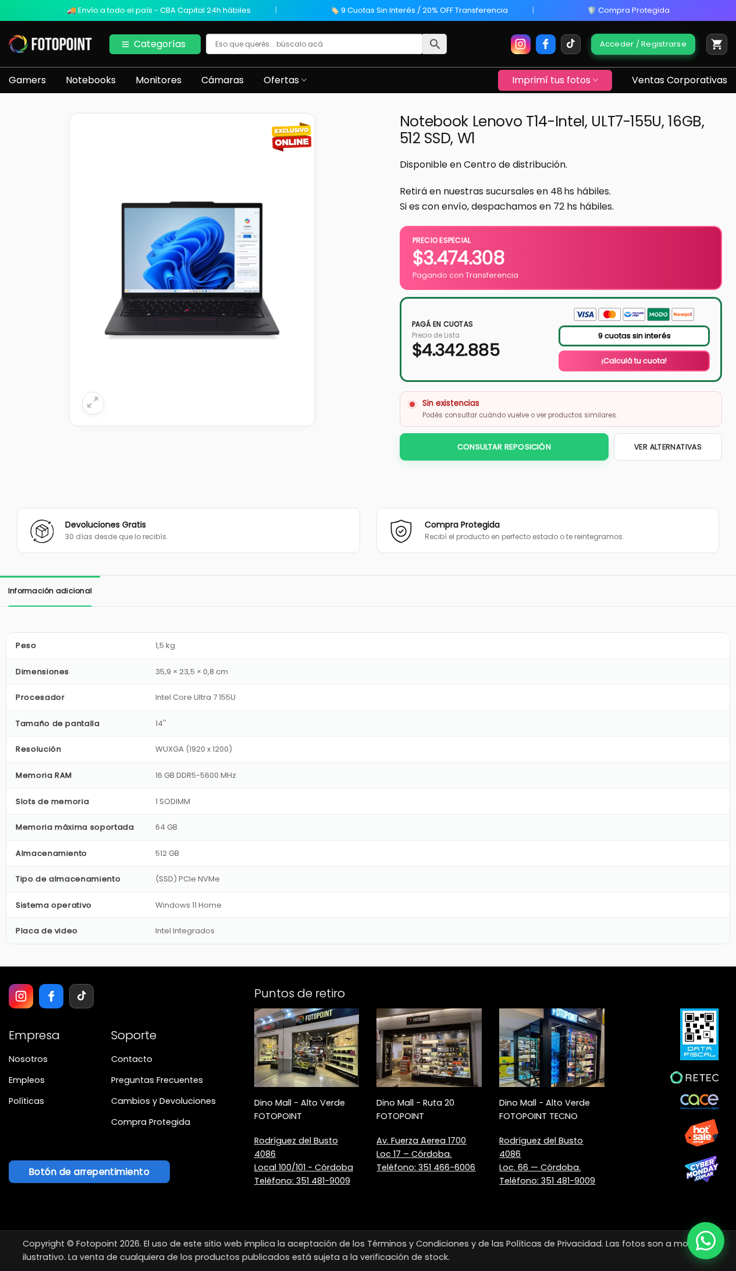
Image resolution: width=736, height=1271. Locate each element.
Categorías (160, 44)
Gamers (27, 80)
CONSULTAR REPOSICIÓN (504, 446)
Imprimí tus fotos (551, 80)
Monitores (159, 80)
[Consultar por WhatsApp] (705, 1240)
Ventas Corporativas (679, 80)
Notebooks (91, 80)
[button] (716, 44)
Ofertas (281, 80)
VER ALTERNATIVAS (668, 447)
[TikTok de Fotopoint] (571, 44)
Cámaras (222, 80)
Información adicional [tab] (50, 591)
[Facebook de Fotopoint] (546, 44)
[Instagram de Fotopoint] (521, 44)
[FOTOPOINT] (50, 44)
